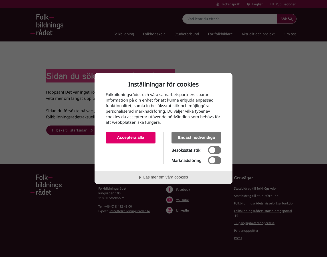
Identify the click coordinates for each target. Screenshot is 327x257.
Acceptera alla (130, 137)
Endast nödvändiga (196, 137)
